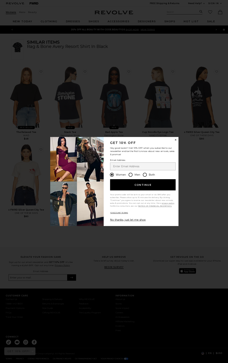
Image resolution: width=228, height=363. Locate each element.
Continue (143, 184)
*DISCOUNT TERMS (119, 213)
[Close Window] (175, 140)
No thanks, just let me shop (128, 219)
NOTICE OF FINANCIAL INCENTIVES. (155, 206)
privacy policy (168, 203)
